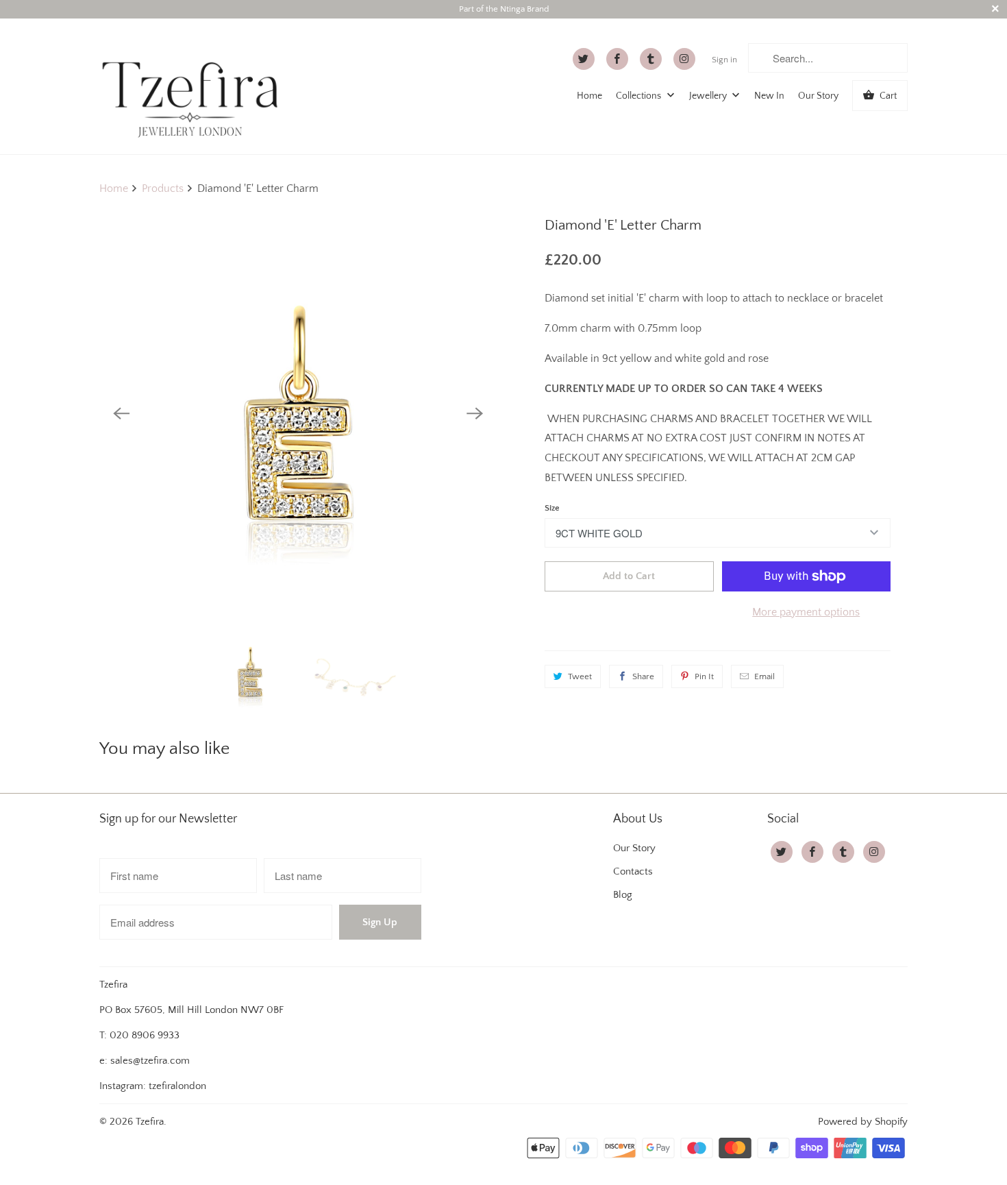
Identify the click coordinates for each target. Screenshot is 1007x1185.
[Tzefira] (195, 86)
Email (764, 676)
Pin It (704, 676)
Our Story (818, 95)
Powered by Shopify (863, 1121)
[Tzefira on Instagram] (684, 59)
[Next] (475, 413)
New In (769, 95)
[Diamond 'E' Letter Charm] (298, 413)
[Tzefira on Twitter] (584, 59)
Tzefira (150, 1121)
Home (589, 95)
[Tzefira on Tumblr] (651, 59)
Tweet (580, 676)
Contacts (633, 871)
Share (643, 676)
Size (552, 508)
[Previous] (121, 413)
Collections (639, 95)
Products (163, 188)
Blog (622, 895)
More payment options (806, 612)
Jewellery (709, 95)
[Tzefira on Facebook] (617, 59)
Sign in (724, 59)
